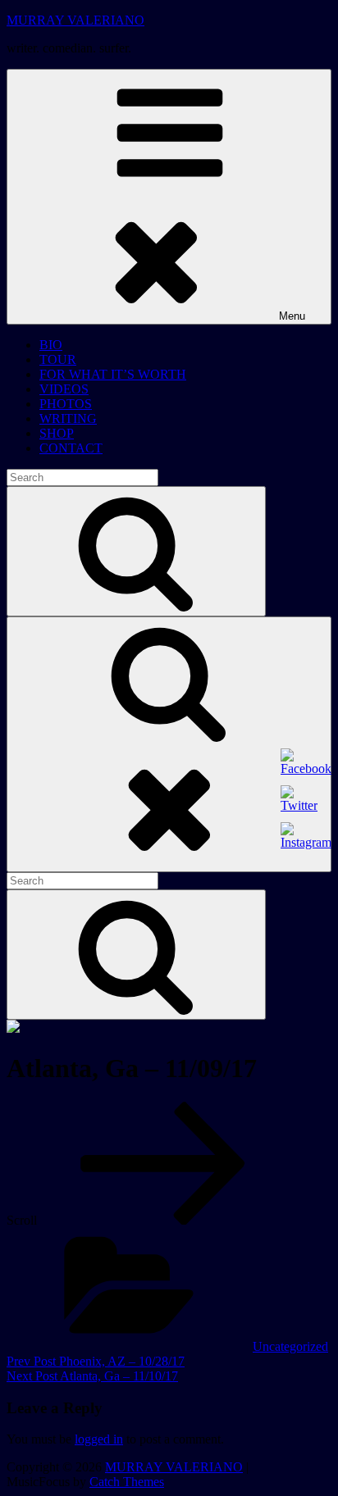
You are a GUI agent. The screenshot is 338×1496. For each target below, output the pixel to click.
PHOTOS (65, 404)
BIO (50, 345)
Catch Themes (126, 1482)
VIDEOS (64, 389)
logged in (99, 1439)
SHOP (56, 433)
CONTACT (71, 448)
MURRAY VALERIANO (75, 20)
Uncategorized (290, 1346)
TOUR (57, 359)
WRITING (68, 418)
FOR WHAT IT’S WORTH (112, 374)
